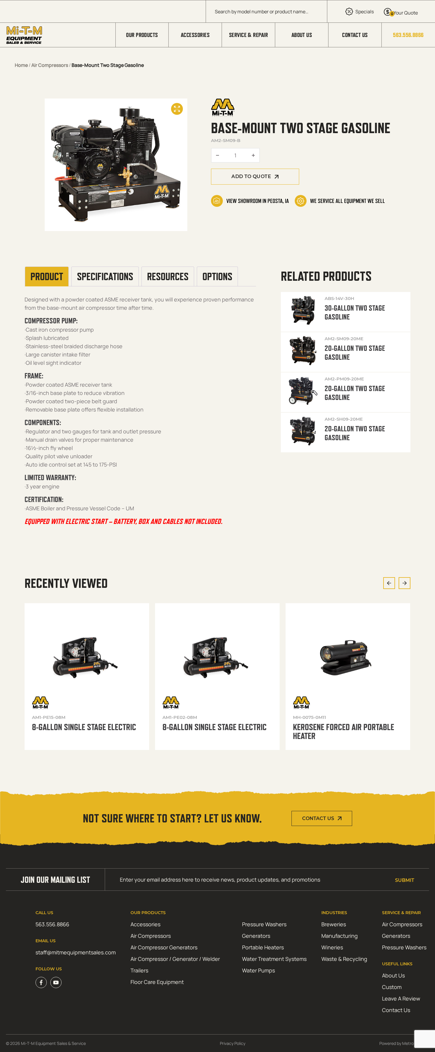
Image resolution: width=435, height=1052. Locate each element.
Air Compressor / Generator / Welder (175, 958)
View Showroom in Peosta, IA (257, 201)
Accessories (195, 35)
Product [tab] (46, 277)
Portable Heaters (263, 947)
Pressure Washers (264, 924)
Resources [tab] (167, 277)
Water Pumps (258, 970)
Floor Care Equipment (157, 981)
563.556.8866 (408, 35)
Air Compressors (49, 65)
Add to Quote (251, 176)
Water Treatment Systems (274, 958)
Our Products (142, 35)
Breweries (333, 924)
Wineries (332, 947)
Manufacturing (339, 935)
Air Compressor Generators (163, 947)
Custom (392, 986)
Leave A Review (401, 998)
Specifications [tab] (105, 277)
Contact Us (355, 35)
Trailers (139, 970)
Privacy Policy (232, 1043)
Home (21, 65)
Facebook (41, 982)
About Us (301, 35)
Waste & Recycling (344, 958)
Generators (256, 935)
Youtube (56, 982)
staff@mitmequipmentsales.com (76, 952)
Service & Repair (248, 35)
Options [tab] (217, 277)
